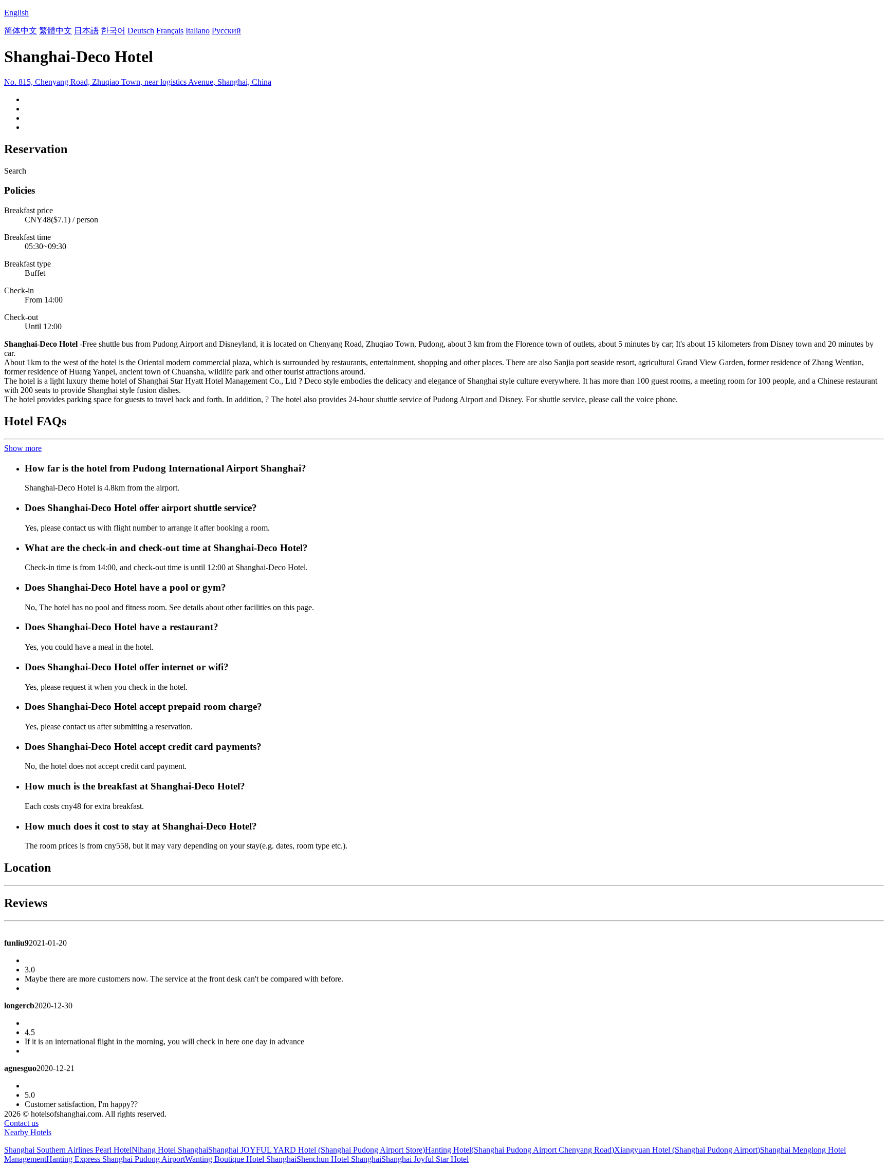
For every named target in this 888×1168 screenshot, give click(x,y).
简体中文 (20, 30)
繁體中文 (55, 30)
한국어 (113, 30)
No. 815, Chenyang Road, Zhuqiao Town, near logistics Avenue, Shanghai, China (137, 82)
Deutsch (140, 30)
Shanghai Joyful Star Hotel (425, 1159)
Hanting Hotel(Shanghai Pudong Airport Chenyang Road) (519, 1149)
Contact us (21, 1123)
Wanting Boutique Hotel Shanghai (241, 1159)
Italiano (198, 30)
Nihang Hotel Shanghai (170, 1149)
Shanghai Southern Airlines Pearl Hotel (68, 1149)
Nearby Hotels (27, 1132)
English (16, 12)
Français (169, 30)
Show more (23, 448)
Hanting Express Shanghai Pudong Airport (115, 1159)
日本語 (86, 30)
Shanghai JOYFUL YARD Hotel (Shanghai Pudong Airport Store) (316, 1149)
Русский (226, 30)
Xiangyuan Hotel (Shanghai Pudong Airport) (687, 1149)
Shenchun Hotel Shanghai (339, 1159)
